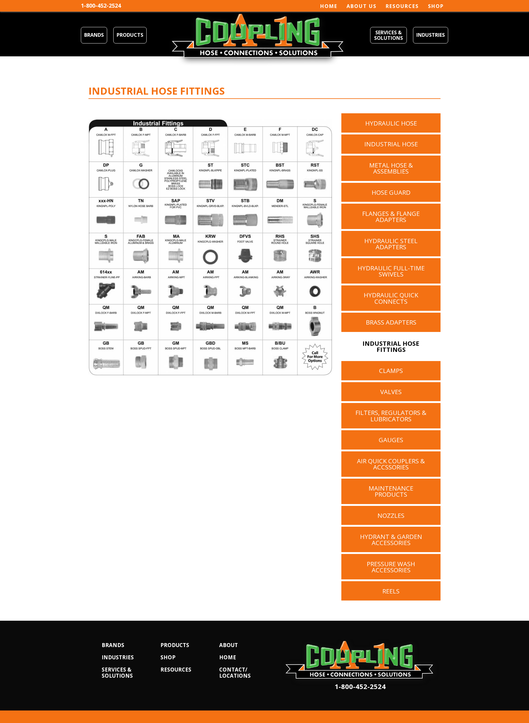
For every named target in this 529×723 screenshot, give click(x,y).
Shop (436, 6)
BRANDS (94, 35)
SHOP (167, 657)
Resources (402, 6)
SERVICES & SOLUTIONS (388, 35)
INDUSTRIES (430, 35)
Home (328, 6)
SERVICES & (116, 669)
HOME (227, 657)
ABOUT (228, 645)
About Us (362, 6)
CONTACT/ (233, 669)
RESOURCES (175, 669)
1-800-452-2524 (101, 5)
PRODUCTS (130, 35)
